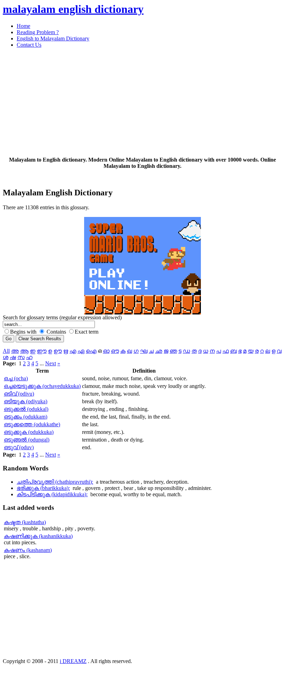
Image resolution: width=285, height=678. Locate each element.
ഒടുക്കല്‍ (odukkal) (26, 409)
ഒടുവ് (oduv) (19, 447)
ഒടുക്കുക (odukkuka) (29, 432)
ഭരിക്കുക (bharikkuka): (43, 488)
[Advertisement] (142, 102)
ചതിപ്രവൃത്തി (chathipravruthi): (55, 482)
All (6, 351)
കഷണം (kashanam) (28, 550)
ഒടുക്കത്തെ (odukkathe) (32, 424)
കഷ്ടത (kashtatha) (25, 522)
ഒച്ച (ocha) (16, 378)
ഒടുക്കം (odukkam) (25, 417)
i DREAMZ (73, 661)
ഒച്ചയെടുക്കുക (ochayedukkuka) (42, 386)
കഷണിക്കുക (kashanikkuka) (38, 536)
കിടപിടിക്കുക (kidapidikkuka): (52, 494)
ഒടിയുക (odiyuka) (25, 401)
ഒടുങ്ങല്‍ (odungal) (26, 440)
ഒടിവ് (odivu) (19, 394)
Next (50, 363)
